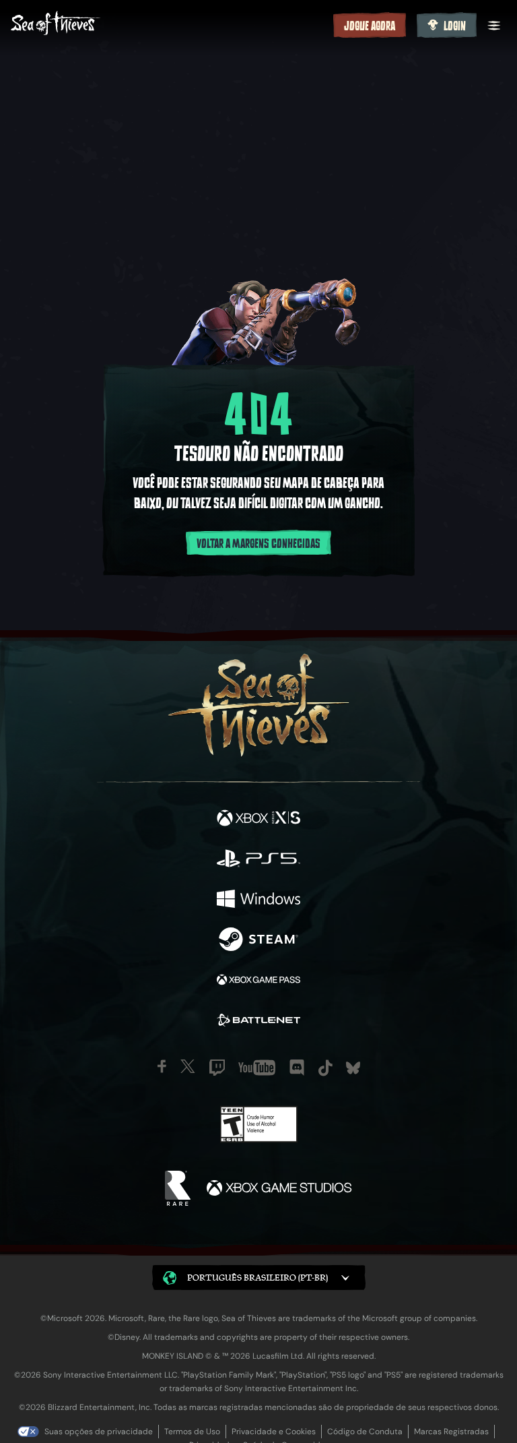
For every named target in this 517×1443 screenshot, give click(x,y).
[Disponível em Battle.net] (258, 1022)
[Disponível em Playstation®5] (258, 860)
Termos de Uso (192, 1431)
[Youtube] (257, 1067)
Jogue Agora (369, 26)
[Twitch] (217, 1067)
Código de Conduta (365, 1431)
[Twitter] (187, 1066)
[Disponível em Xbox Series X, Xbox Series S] (258, 819)
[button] (259, 1277)
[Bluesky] (353, 1068)
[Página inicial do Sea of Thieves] (169, 24)
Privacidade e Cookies (274, 1431)
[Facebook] (162, 1066)
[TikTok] (325, 1068)
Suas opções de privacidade (98, 1431)
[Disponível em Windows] (258, 900)
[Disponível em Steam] (258, 941)
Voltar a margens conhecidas (258, 544)
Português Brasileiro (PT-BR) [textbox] (257, 1277)
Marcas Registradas (451, 1431)
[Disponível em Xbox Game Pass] (258, 981)
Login (455, 26)
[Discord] (296, 1067)
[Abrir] (494, 25)
